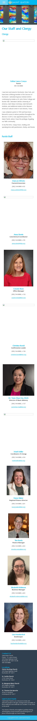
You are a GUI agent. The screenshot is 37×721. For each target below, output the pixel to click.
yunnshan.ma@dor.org (18, 407)
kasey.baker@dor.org (18, 507)
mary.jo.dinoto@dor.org (18, 190)
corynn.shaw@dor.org (18, 298)
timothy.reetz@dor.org (18, 549)
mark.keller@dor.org (18, 461)
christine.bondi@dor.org (18, 354)
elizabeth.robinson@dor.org (18, 596)
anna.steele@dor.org (18, 243)
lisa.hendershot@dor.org (18, 643)
